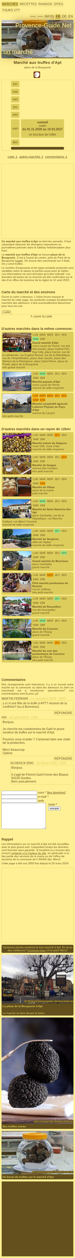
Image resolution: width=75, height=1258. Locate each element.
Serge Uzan (21, 1113)
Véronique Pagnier (25, 1163)
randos (45, 4)
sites (58, 4)
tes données (56, 792)
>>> (40, 16)
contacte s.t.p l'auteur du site (28, 853)
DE (64, 16)
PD (63, 1163)
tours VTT (11, 10)
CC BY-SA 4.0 (57, 993)
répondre (63, 713)
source (33, 1113)
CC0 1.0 (57, 1113)
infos (49, 16)
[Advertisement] (37, 201)
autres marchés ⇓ (31, 156)
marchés (10, 4)
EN (70, 16)
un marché (18, 51)
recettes (28, 4)
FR (58, 16)
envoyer (54, 808)
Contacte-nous (37, 950)
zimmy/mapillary (24, 993)
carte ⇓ (13, 156)
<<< (33, 16)
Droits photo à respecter (15, 32)
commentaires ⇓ (56, 156)
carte (19, 260)
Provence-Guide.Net (43, 25)
